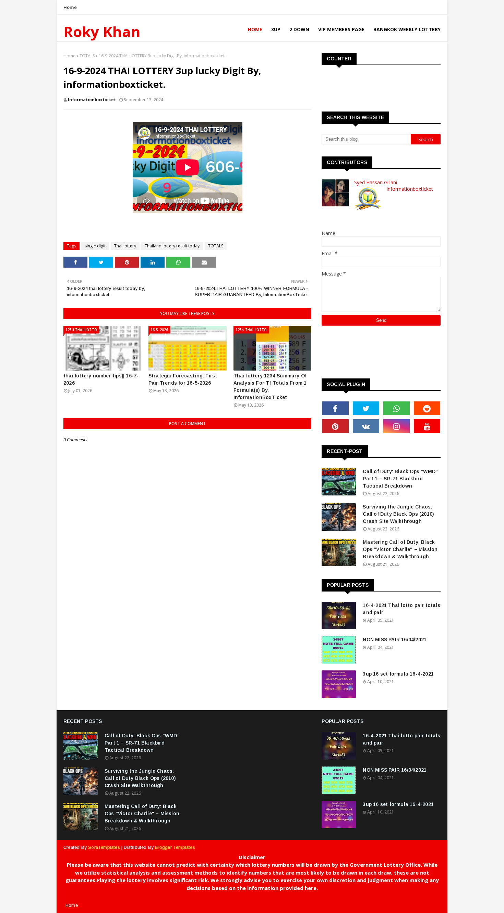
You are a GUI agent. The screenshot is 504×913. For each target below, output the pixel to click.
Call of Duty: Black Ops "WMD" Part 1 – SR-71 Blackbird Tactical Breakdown (400, 479)
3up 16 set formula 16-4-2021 (398, 674)
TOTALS (87, 56)
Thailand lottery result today (172, 246)
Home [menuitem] (255, 29)
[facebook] (335, 408)
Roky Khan (102, 31)
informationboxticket (92, 100)
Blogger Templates (175, 847)
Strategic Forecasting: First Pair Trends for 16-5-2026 (182, 379)
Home (70, 7)
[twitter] (366, 408)
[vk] (366, 426)
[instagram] (396, 426)
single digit (95, 246)
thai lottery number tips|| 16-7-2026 (101, 379)
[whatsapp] (396, 408)
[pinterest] (335, 426)
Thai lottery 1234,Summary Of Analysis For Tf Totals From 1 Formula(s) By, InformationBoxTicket (270, 386)
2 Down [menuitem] (299, 29)
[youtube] (427, 426)
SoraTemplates (104, 847)
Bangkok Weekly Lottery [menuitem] (407, 29)
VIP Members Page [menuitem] (341, 29)
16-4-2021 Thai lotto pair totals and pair (401, 608)
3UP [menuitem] (275, 29)
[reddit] (427, 408)
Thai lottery (125, 246)
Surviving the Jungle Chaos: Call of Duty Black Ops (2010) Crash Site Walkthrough (398, 514)
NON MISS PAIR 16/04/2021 (395, 639)
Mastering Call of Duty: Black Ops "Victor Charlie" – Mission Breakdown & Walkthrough (400, 549)
